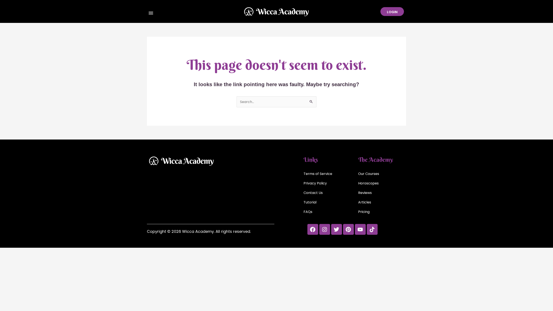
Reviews (365, 192)
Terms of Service (318, 173)
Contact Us (313, 192)
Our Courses (368, 173)
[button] (151, 13)
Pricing (364, 211)
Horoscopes (368, 183)
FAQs (308, 211)
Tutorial (310, 202)
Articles (364, 202)
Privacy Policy (315, 183)
